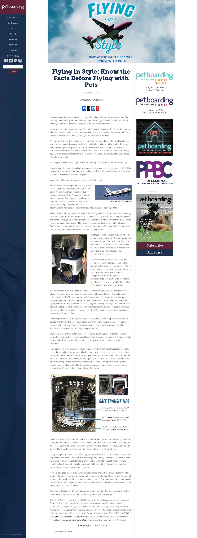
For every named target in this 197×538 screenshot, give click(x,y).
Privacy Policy (13, 56)
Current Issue (13, 17)
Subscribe (13, 50)
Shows (13, 34)
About (13, 28)
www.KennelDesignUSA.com (77, 516)
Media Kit (13, 45)
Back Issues (13, 23)
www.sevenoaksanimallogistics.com (79, 520)
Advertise (13, 39)
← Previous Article (83, 525)
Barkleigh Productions (15, 535)
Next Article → (101, 525)
